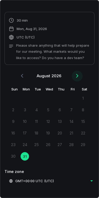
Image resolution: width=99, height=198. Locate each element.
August (43, 75)
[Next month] (77, 76)
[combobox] (50, 181)
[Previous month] (22, 76)
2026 (56, 75)
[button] (49, 39)
